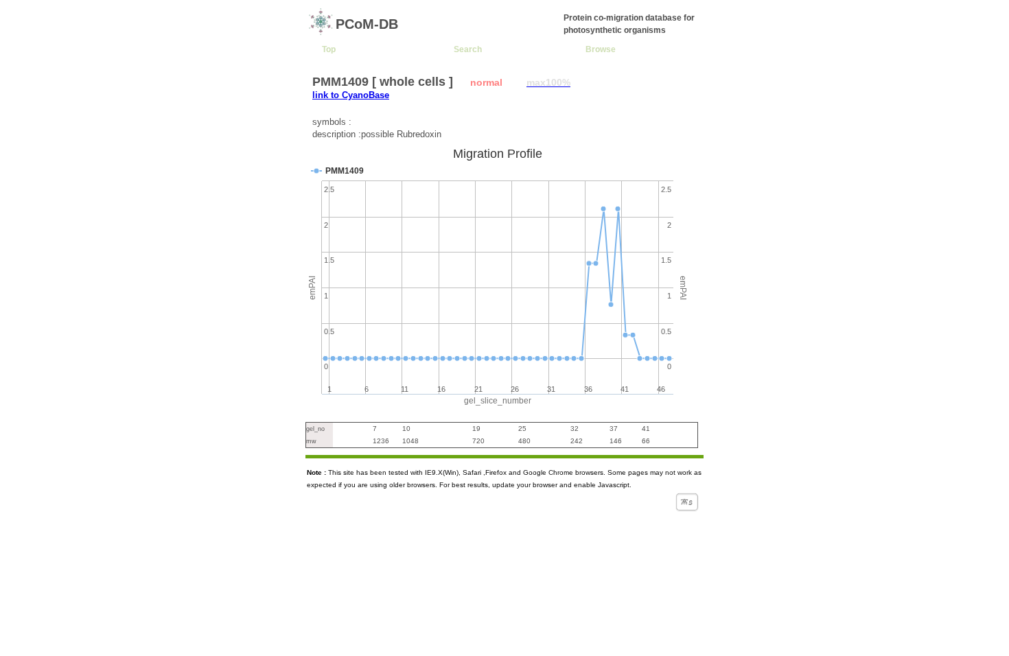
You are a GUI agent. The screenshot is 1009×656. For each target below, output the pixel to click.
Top (329, 49)
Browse (600, 49)
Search (468, 49)
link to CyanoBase (350, 95)
